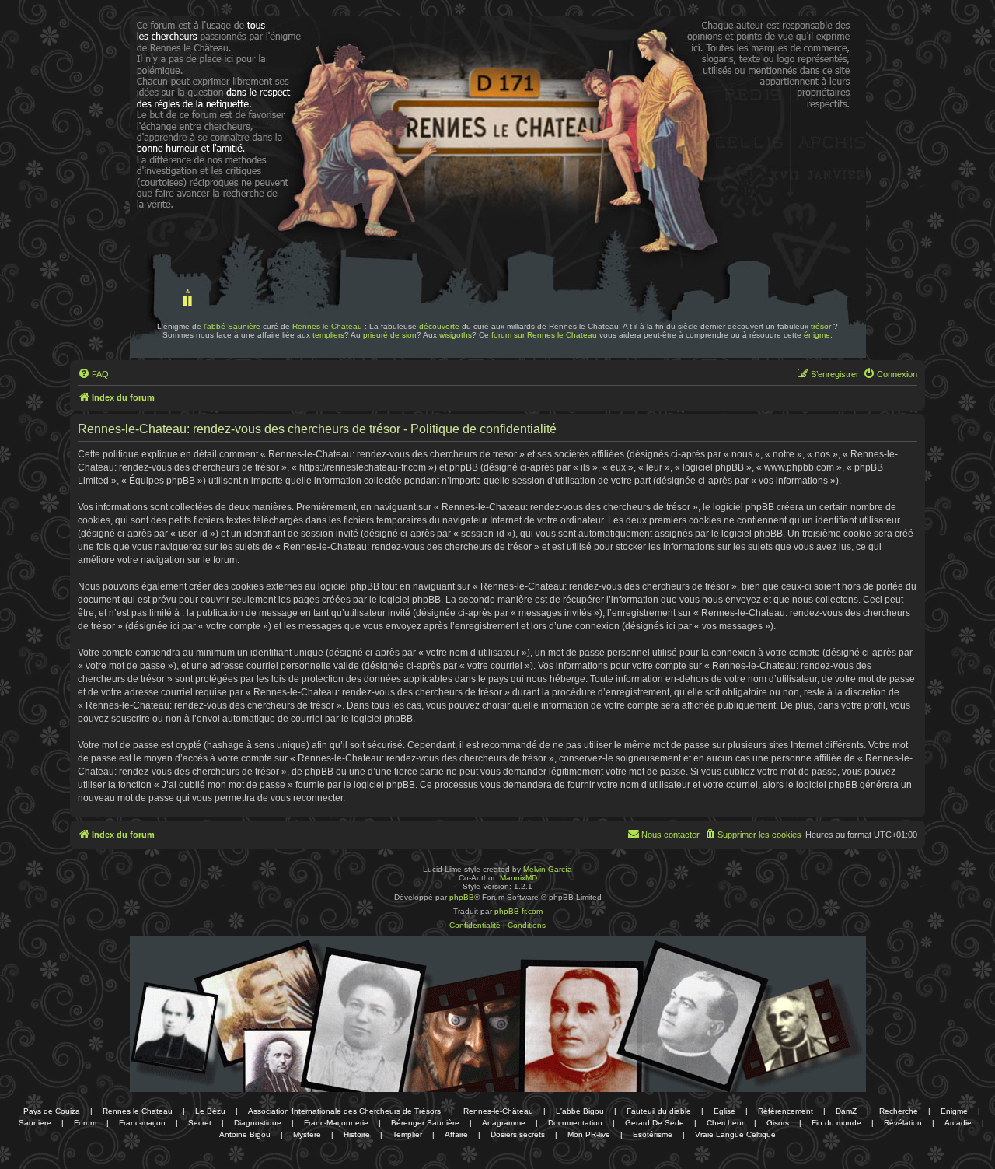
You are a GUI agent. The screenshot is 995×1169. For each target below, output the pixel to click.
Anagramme (503, 1122)
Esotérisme (652, 1134)
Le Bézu (210, 1111)
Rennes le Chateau (327, 326)
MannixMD (518, 877)
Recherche (898, 1111)
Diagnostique (257, 1122)
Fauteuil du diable (659, 1111)
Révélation (903, 1122)
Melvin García (547, 869)
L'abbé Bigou (580, 1111)
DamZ (846, 1111)
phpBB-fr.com (518, 911)
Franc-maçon (142, 1122)
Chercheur (725, 1122)
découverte (439, 326)
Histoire (357, 1134)
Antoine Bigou (245, 1134)
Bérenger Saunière (425, 1122)
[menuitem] (93, 374)
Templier (407, 1134)
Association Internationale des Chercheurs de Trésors (344, 1111)
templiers (328, 335)
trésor (821, 326)
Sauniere (35, 1122)
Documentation (575, 1122)
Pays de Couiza (51, 1111)
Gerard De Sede (654, 1122)
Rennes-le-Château (498, 1111)
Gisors (777, 1122)
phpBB (461, 897)
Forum (85, 1122)
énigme (817, 335)
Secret (199, 1122)
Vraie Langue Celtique (735, 1134)
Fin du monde (836, 1122)
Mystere (307, 1134)
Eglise (724, 1111)
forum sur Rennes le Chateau (544, 335)
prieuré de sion (390, 335)
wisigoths (455, 335)
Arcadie (958, 1122)
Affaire (456, 1134)
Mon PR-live (588, 1134)
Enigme (954, 1111)
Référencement (785, 1111)
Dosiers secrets (518, 1134)
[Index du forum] (177, 61)
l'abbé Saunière (232, 326)
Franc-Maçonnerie (336, 1122)
